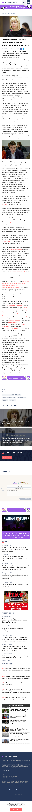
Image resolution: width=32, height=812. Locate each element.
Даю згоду (16, 809)
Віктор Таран (12, 322)
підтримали (26, 166)
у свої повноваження (15, 249)
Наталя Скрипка (12, 328)
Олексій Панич (14, 320)
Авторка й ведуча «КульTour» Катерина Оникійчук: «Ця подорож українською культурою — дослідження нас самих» (14, 639)
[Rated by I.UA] (12, 789)
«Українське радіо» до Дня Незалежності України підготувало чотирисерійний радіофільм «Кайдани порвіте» (15, 567)
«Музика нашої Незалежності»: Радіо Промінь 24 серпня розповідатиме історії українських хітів (15, 549)
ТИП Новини (12, 400)
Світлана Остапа (21, 397)
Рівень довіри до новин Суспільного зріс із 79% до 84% (16, 585)
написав (11, 78)
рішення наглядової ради (8, 397)
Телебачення (7, 13)
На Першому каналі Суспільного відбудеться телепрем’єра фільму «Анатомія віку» (13, 630)
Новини (13, 13)
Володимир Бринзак (14, 305)
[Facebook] (21, 49)
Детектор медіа (16, 705)
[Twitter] (23, 49)
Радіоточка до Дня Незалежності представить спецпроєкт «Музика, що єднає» (14, 558)
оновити (25, 479)
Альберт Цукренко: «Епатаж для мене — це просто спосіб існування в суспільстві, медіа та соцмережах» (16, 670)
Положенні (5, 204)
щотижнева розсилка (12, 452)
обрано (11, 222)
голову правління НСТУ (18, 272)
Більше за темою (10, 406)
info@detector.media (8, 777)
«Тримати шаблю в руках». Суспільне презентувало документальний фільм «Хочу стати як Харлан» (14, 648)
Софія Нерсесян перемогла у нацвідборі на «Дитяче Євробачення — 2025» (16, 656)
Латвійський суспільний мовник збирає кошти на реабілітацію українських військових (15, 577)
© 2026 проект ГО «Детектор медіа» (9, 776)
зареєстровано (7, 241)
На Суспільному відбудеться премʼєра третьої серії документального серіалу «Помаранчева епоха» (14, 620)
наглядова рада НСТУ (8, 394)
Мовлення (5, 400)
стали (19, 336)
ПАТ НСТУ (18, 394)
